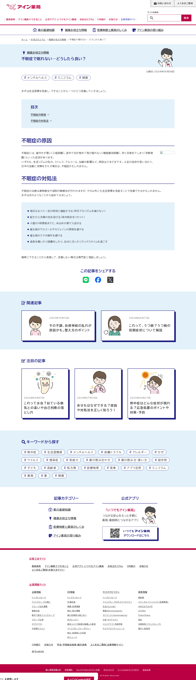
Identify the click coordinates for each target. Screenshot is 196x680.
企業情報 (36, 592)
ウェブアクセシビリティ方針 (88, 670)
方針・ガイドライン (110, 620)
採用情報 (142, 592)
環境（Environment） (113, 611)
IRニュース (72, 637)
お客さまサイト (37, 558)
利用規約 (69, 670)
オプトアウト (37, 624)
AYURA (142, 611)
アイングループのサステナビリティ (117, 602)
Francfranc (144, 615)
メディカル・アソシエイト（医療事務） (153, 602)
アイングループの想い (41, 602)
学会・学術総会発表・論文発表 (72, 645)
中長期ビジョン (38, 628)
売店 (140, 620)
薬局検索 (36, 566)
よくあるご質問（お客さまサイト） (48, 570)
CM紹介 (131, 566)
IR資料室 (71, 602)
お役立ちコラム (115, 566)
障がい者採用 (144, 628)
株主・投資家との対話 (76, 633)
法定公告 (147, 670)
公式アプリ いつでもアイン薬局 (88, 566)
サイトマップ (109, 670)
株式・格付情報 (73, 611)
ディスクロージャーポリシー (79, 628)
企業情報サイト (37, 584)
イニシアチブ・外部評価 (112, 624)
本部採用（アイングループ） (149, 624)
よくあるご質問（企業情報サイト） (106, 645)
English (39, 651)
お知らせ (143, 566)
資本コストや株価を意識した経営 (81, 624)
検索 (186, 18)
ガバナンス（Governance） (115, 615)
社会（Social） (109, 606)
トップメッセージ (39, 597)
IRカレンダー (73, 620)
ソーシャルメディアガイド (128, 670)
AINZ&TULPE (145, 606)
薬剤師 (141, 597)
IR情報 (71, 592)
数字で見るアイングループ (43, 615)
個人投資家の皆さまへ (77, 615)
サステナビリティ (111, 592)
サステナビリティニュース (113, 628)
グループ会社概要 (39, 606)
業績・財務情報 (73, 606)
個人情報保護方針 (53, 670)
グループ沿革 (38, 620)
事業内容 (36, 611)
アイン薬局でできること (57, 566)
